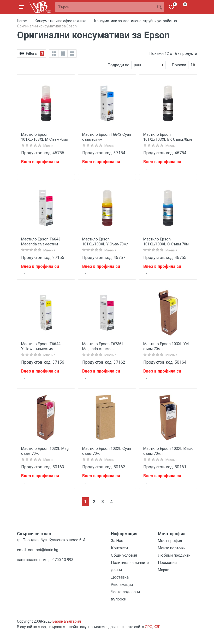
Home (22, 21)
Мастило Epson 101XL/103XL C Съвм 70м (166, 241)
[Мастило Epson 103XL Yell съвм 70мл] (168, 313)
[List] (72, 53)
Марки (163, 570)
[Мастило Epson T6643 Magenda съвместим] (46, 208)
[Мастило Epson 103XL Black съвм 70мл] (168, 417)
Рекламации (122, 584)
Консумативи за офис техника (60, 21)
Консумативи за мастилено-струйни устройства (135, 21)
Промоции (167, 562)
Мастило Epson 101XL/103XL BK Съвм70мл (167, 137)
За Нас (117, 540)
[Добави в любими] (24, 167)
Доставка (120, 577)
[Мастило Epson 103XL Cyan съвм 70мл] (107, 417)
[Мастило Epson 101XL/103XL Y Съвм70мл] (107, 208)
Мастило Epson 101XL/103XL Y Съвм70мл (105, 241)
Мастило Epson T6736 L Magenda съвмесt (103, 346)
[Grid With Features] (63, 53)
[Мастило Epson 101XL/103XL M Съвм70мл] (46, 103)
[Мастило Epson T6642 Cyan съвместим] (107, 103)
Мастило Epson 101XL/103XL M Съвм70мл (44, 137)
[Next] (120, 501)
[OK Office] (40, 7)
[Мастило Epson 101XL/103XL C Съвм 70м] (168, 208)
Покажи (179, 65)
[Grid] (53, 53)
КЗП (157, 627)
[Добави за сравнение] (67, 167)
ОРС (148, 627)
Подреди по (118, 65)
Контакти (119, 548)
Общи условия (124, 555)
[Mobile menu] (21, 7)
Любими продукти (174, 555)
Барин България (66, 621)
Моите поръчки (172, 548)
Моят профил (170, 540)
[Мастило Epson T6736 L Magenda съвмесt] (107, 313)
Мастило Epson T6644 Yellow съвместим (40, 346)
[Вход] (192, 7)
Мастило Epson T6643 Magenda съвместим (40, 241)
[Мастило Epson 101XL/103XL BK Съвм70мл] (168, 103)
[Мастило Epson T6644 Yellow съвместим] (46, 313)
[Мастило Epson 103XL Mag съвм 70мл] (46, 417)
